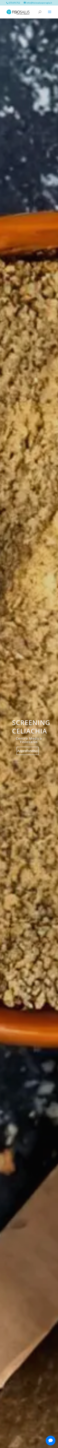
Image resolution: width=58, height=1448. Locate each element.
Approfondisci (27, 751)
